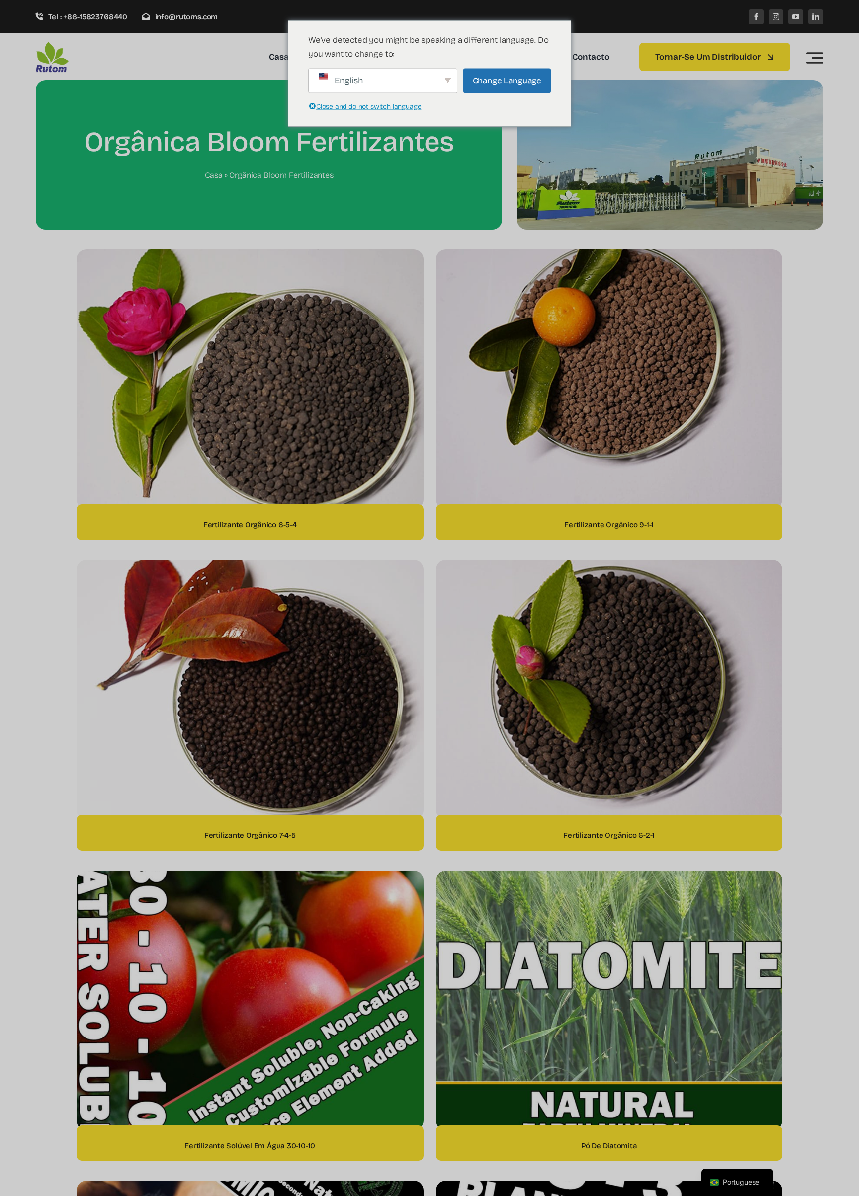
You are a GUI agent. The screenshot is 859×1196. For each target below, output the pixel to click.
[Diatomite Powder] (609, 877)
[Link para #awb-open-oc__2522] (814, 57)
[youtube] (795, 16)
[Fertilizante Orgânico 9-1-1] (609, 256)
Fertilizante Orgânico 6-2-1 (609, 835)
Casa (214, 175)
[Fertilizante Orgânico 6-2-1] (609, 566)
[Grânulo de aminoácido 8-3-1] (609, 1187)
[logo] (83, 45)
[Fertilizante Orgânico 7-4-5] (250, 566)
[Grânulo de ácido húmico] (250, 1187)
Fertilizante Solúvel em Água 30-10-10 (249, 1145)
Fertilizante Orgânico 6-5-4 (250, 524)
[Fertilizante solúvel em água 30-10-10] (250, 877)
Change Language (507, 80)
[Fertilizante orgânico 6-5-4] (250, 256)
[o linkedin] (815, 16)
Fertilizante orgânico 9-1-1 (609, 524)
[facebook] (756, 16)
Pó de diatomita (609, 1145)
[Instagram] (776, 16)
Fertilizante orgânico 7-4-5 (250, 835)
